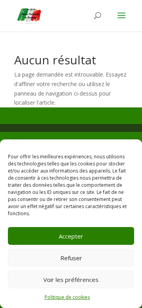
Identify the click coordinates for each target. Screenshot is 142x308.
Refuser (71, 258)
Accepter (71, 236)
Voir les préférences (71, 280)
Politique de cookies (67, 297)
